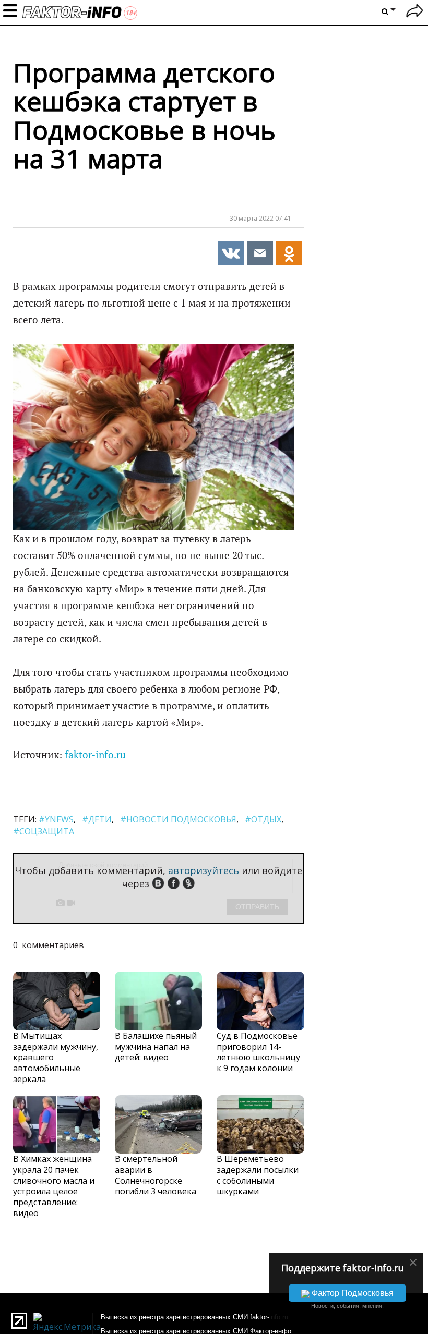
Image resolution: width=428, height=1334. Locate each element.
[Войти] (414, 12)
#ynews (56, 819)
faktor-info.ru (95, 754)
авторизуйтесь (203, 870)
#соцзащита (43, 831)
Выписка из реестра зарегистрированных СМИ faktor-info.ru (194, 1317)
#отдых (263, 819)
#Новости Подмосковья (178, 819)
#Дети (97, 819)
